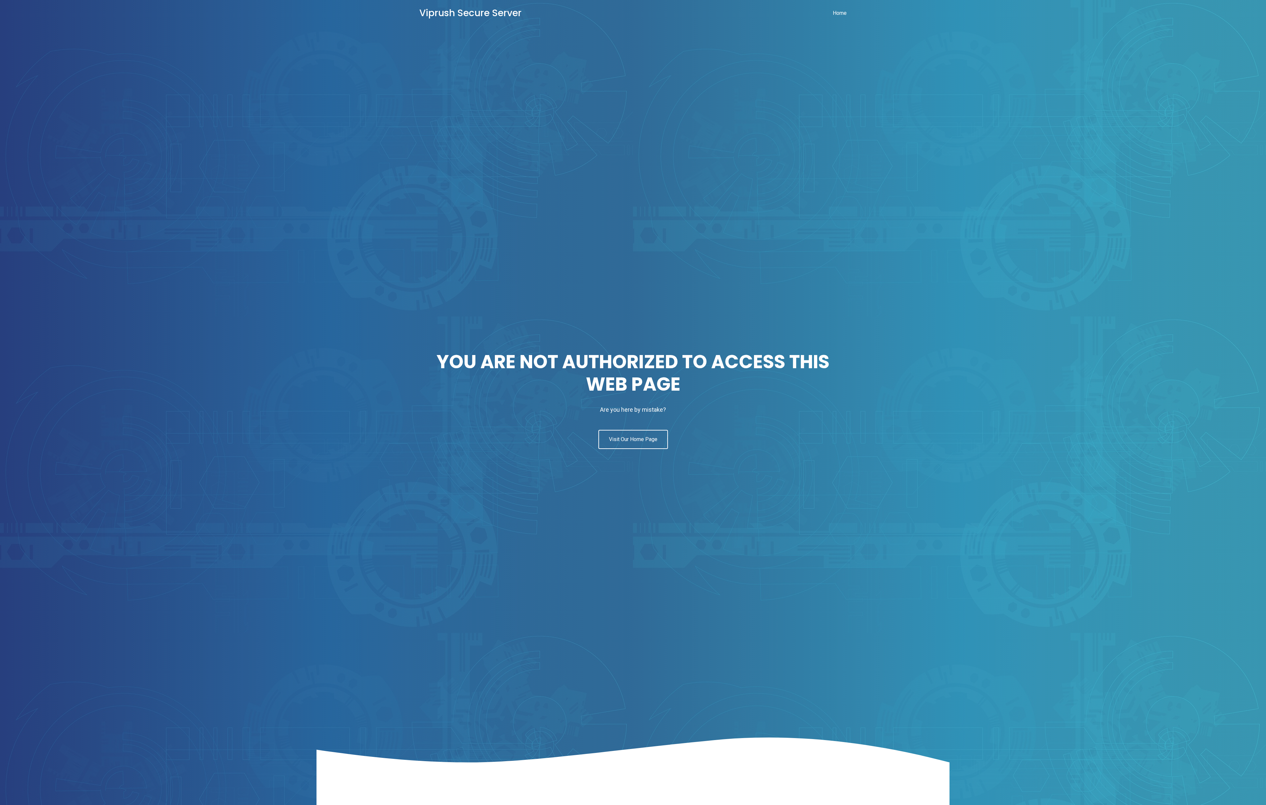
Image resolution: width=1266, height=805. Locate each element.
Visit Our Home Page (633, 439)
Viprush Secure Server (470, 13)
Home (840, 13)
